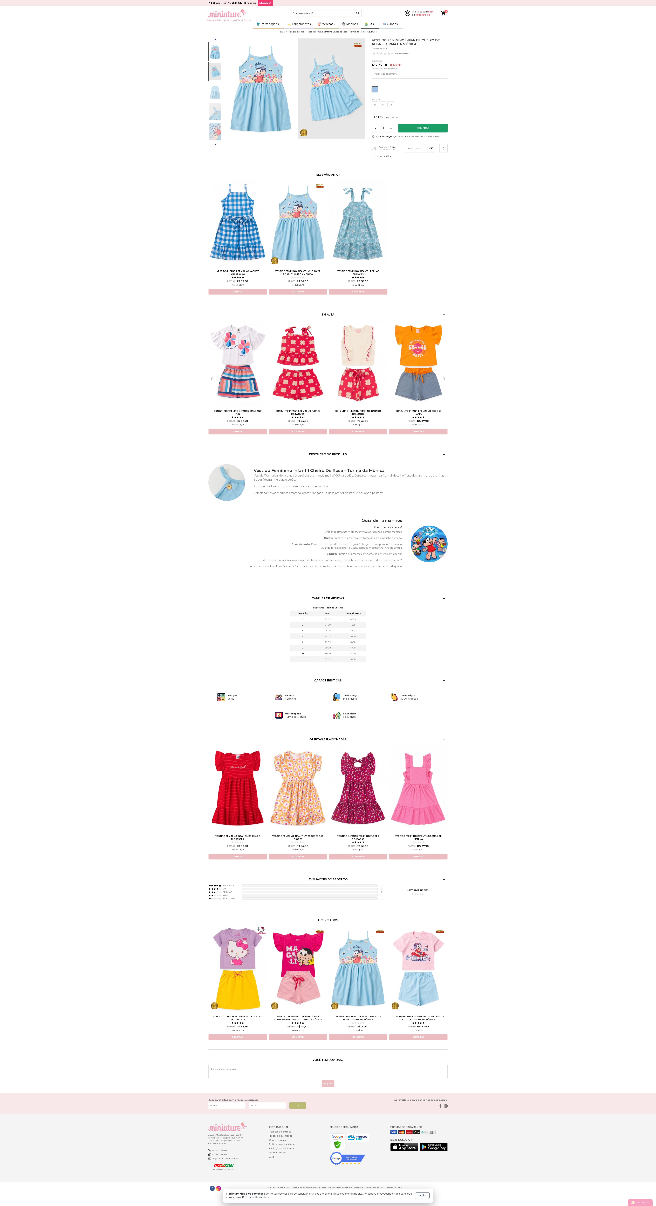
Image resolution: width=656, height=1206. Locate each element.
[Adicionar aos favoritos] (443, 149)
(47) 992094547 (219, 1150)
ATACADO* (265, 3)
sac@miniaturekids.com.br (225, 1158)
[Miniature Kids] (227, 13)
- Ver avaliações (399, 53)
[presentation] (211, 378)
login (430, 11)
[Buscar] (357, 13)
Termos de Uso (277, 1152)
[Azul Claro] (375, 90)
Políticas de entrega (280, 1131)
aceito (422, 1195)
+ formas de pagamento (386, 73)
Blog (271, 1156)
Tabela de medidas (389, 117)
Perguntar (328, 1083)
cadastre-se (422, 14)
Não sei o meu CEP (387, 149)
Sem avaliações (417, 890)
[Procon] (222, 1166)
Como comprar (277, 1140)
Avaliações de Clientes (281, 1148)
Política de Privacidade (255, 1197)
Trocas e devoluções (280, 1135)
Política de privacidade (282, 1144)
